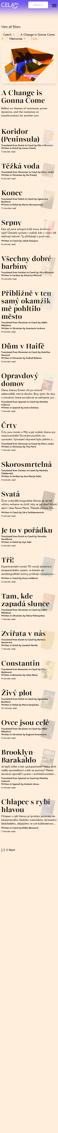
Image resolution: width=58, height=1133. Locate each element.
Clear (34, 39)
